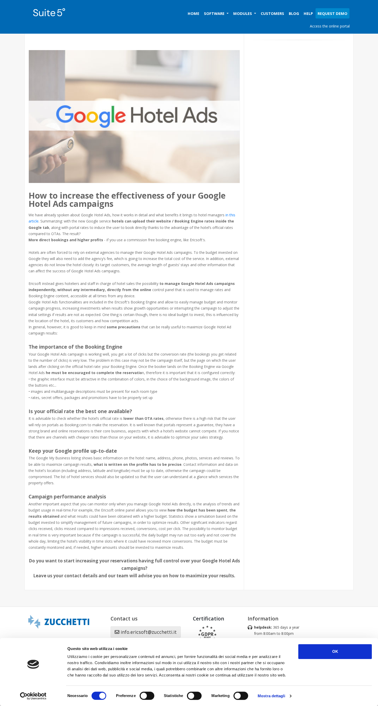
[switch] (147, 696)
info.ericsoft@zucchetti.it (148, 632)
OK (335, 651)
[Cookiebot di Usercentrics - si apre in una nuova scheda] (33, 696)
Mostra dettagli (271, 696)
